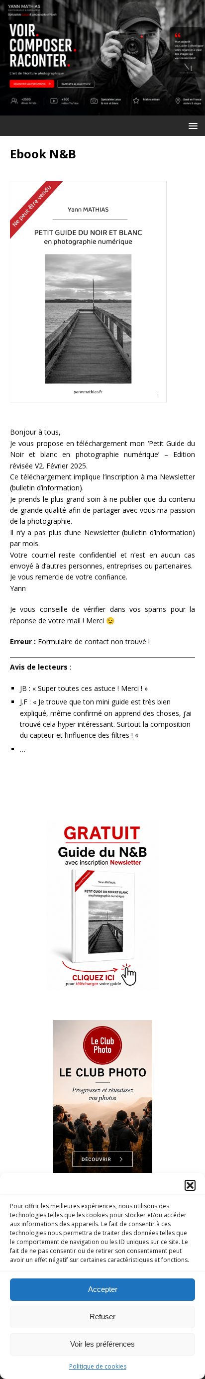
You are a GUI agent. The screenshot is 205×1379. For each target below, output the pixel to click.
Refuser (102, 1316)
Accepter (102, 1289)
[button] (190, 1185)
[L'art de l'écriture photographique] (102, 109)
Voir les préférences (102, 1344)
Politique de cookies (97, 1366)
